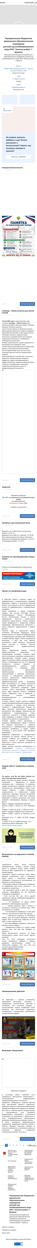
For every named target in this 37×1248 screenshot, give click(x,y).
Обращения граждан (9, 1230)
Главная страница (8, 1227)
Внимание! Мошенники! (12, 1051)
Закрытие (6, 487)
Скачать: (5, 569)
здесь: (21, 949)
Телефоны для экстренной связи (16, 523)
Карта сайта (6, 1233)
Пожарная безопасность (12, 168)
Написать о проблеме (18, 157)
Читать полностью (27, 304)
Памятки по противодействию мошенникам (18, 558)
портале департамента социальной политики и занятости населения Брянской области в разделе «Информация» (18, 750)
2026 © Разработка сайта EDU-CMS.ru (18, 1239)
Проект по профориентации (14, 591)
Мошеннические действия (13, 991)
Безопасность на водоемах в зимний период (18, 855)
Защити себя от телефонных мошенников (18, 767)
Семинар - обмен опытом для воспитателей (18, 312)
